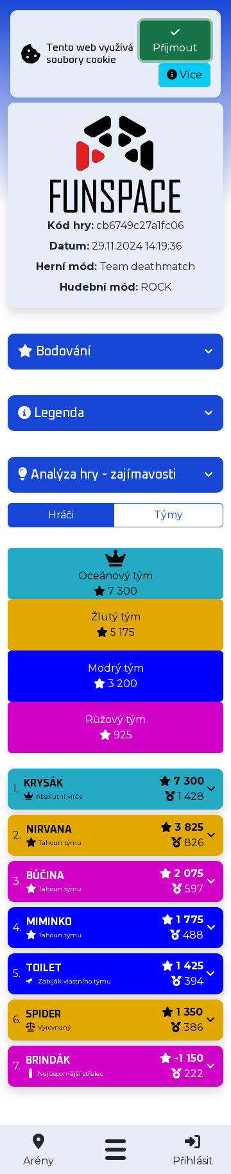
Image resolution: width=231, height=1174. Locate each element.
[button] (115, 352)
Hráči (61, 515)
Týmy (168, 515)
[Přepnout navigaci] (115, 1149)
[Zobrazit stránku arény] (115, 164)
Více (189, 75)
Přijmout (175, 48)
